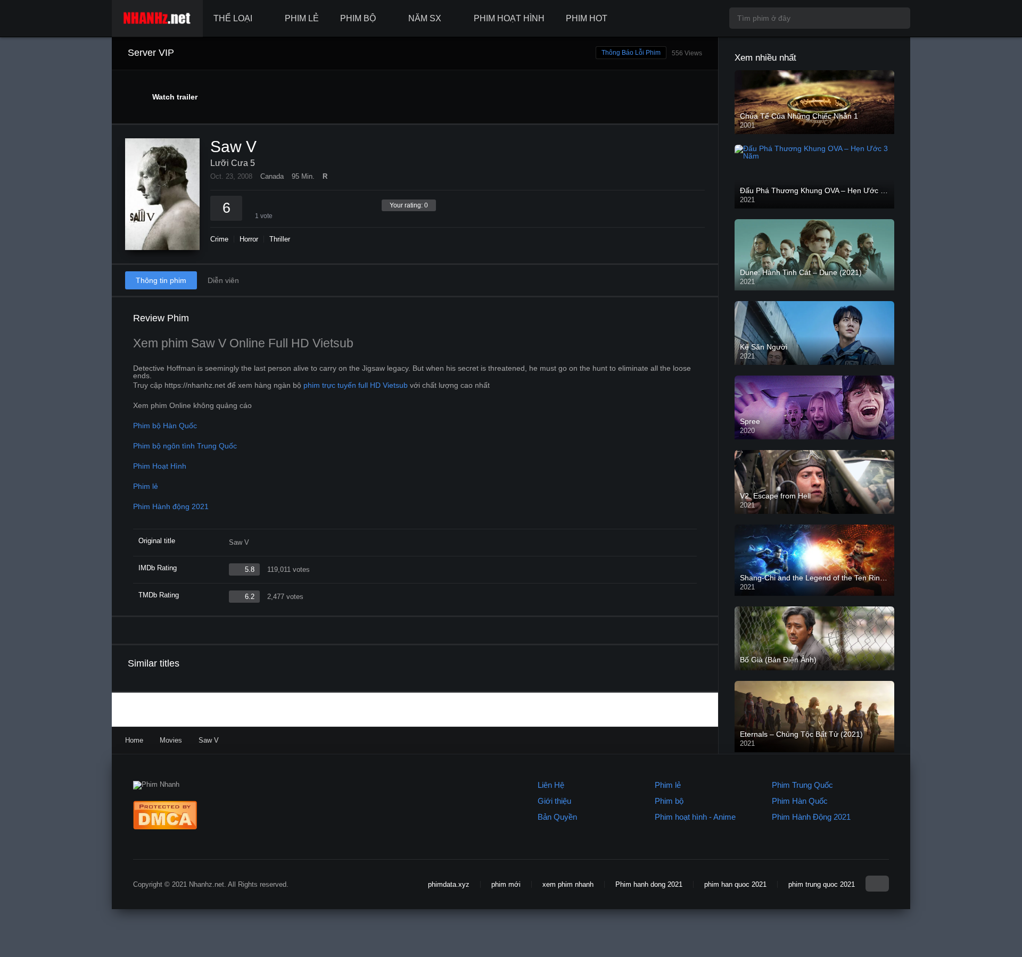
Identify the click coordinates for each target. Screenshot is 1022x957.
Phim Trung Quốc (802, 784)
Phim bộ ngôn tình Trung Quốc (185, 446)
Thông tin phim (161, 280)
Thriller (279, 239)
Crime (219, 239)
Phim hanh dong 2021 (648, 884)
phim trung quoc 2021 (821, 884)
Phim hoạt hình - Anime (695, 816)
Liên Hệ (551, 784)
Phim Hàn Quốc (800, 800)
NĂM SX (424, 18)
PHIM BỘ (358, 18)
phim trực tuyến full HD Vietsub (355, 385)
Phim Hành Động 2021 (811, 816)
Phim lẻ (145, 486)
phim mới (506, 884)
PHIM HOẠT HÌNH (509, 18)
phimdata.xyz (448, 884)
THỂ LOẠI (232, 18)
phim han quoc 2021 (735, 884)
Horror (249, 239)
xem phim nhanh (568, 884)
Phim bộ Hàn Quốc (165, 425)
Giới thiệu (554, 800)
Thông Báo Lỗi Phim (631, 52)
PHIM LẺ (302, 18)
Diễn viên (223, 280)
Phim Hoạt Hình (159, 466)
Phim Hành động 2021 (171, 506)
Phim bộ (669, 800)
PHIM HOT (586, 18)
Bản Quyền (557, 816)
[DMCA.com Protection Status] (165, 827)
